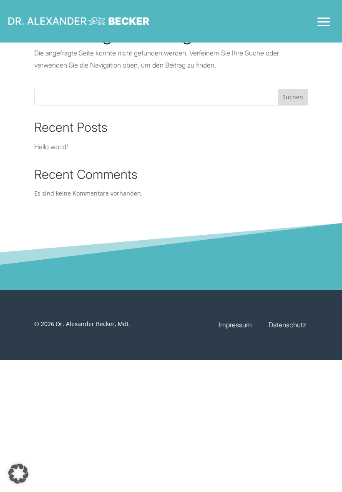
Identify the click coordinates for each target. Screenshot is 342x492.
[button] (18, 473)
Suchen (292, 97)
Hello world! (51, 147)
